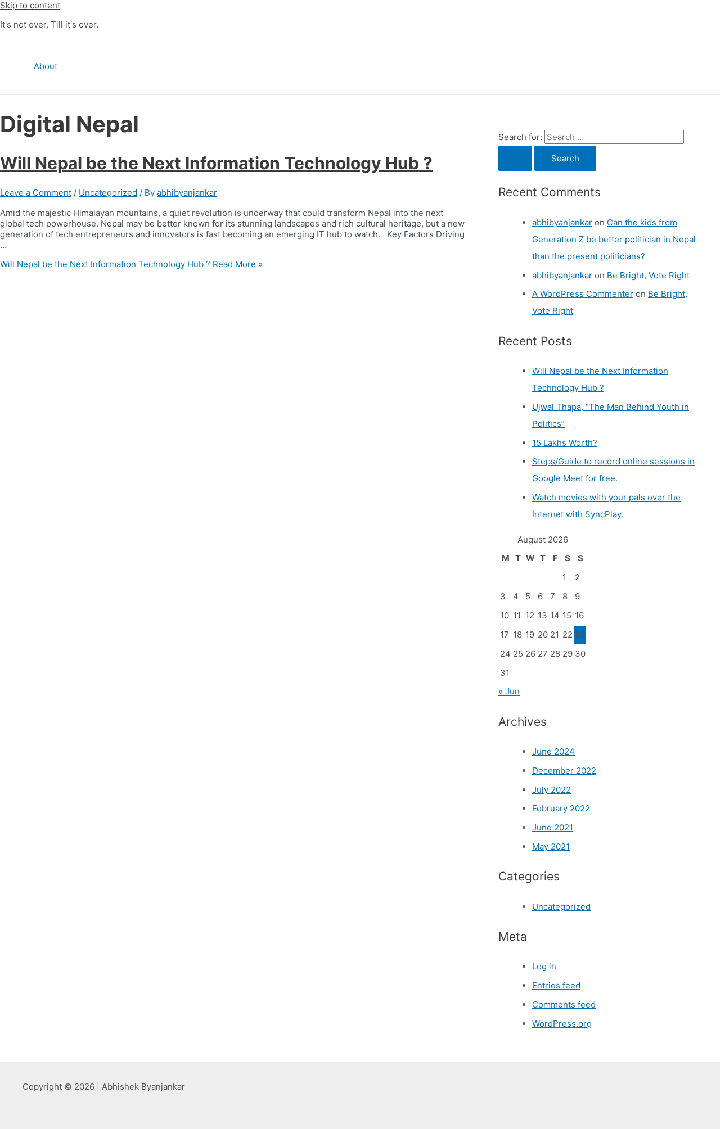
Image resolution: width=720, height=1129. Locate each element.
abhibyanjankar (562, 222)
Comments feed (564, 1004)
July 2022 (551, 789)
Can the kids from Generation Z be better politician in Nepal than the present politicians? (614, 239)
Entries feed (556, 985)
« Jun (509, 691)
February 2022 (561, 808)
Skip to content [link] (30, 5)
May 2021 (551, 846)
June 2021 (552, 827)
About (45, 66)
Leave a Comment (35, 192)
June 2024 (553, 751)
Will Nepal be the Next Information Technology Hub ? (216, 163)
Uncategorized (108, 192)
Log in (544, 966)
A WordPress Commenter (582, 293)
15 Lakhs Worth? (564, 442)
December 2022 (564, 770)
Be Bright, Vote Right (648, 275)
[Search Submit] (515, 158)
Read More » (131, 264)
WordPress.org (562, 1023)
